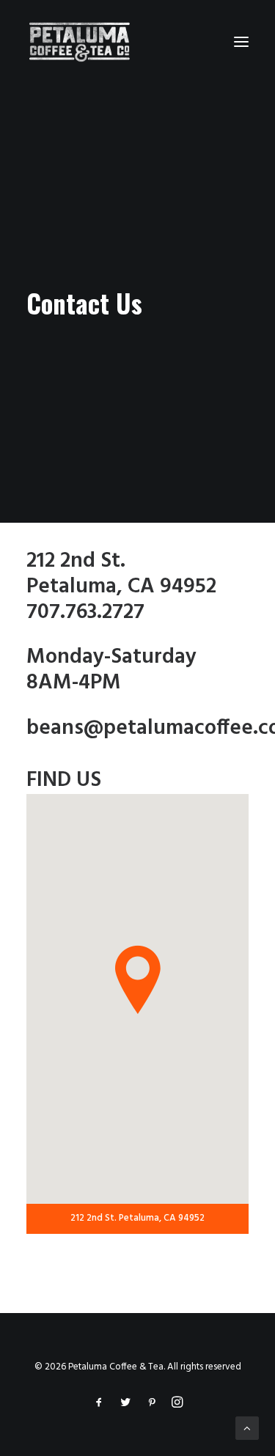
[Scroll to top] (247, 1428)
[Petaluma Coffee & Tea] (79, 42)
